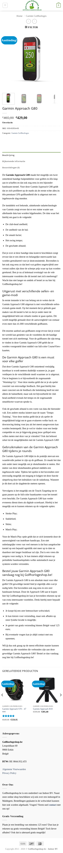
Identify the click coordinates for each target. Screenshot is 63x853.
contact (52, 805)
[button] (5, 5)
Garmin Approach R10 (43, 709)
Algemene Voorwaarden (14, 769)
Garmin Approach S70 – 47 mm (14, 710)
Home (19, 16)
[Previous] (7, 61)
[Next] (55, 61)
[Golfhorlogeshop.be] (32, 5)
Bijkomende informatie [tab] (13, 161)
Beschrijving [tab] (8, 155)
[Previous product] (34, 21)
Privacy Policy (9, 773)
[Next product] (28, 21)
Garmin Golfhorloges (36, 16)
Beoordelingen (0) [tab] (11, 167)
